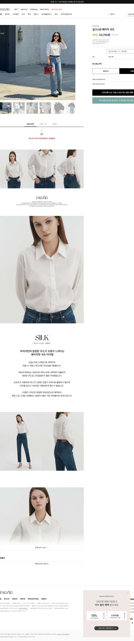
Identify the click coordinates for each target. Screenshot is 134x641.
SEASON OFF (56, 9)
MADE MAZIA (44, 9)
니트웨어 (15, 14)
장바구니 (106, 71)
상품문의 (54, 124)
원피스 (36, 14)
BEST (16, 9)
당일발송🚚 (33, 9)
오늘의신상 (24, 9)
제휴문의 (44, 599)
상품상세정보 (30, 124)
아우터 (7, 14)
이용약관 (22, 599)
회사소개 (6, 599)
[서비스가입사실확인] (63, 634)
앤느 (56, 14)
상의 (23, 14)
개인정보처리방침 (33, 599)
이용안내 (14, 599)
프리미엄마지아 (66, 14)
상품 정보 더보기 (41, 547)
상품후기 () (43, 124)
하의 (29, 14)
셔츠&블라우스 (46, 14)
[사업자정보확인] (23, 608)
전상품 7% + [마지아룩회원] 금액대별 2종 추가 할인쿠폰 (67, 2)
